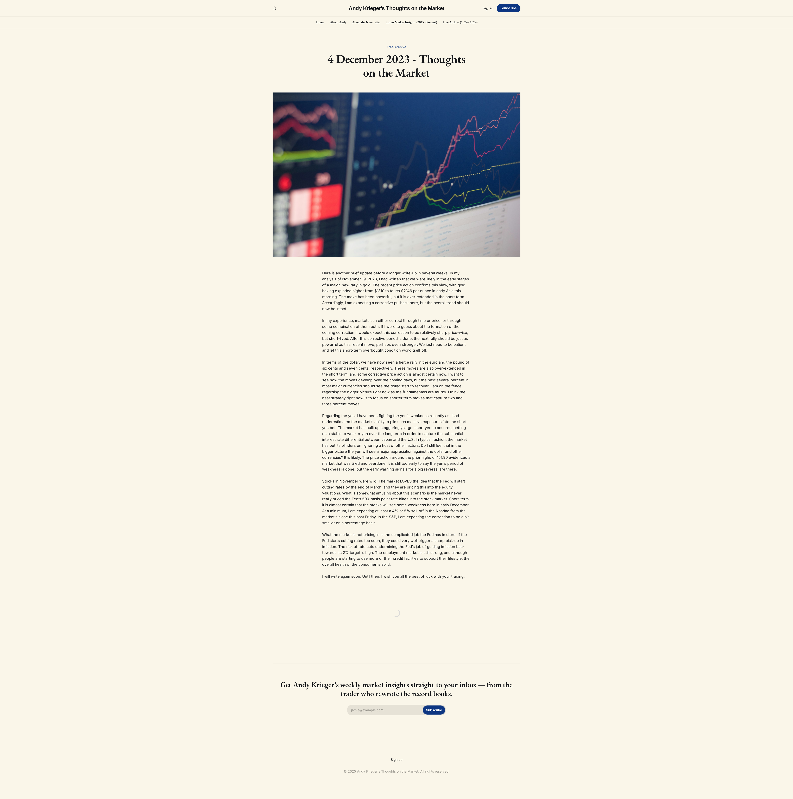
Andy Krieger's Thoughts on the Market (396, 8)
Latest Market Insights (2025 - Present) (411, 22)
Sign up (396, 760)
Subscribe (509, 8)
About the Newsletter (366, 22)
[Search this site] (274, 8)
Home (320, 22)
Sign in (488, 8)
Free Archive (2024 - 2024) (460, 22)
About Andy (338, 22)
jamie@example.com (396, 710)
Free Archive (396, 47)
